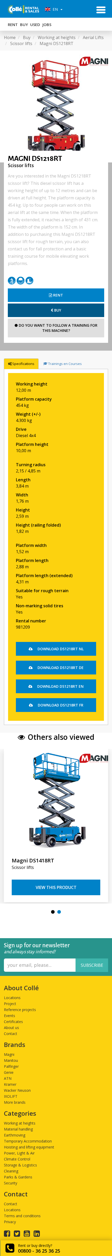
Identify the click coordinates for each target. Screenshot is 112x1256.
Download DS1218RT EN (60, 686)
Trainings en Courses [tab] (65, 363)
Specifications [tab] (23, 363)
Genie (9, 1072)
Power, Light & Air (19, 1153)
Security (10, 1183)
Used (35, 24)
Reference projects (20, 1009)
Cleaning (11, 1171)
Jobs (46, 24)
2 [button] (59, 911)
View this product (56, 887)
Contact (10, 1033)
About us (11, 1027)
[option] (56, 106)
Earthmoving (14, 1135)
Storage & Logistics (20, 1165)
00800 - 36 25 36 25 (39, 1251)
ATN (7, 1078)
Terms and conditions (22, 1215)
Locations (12, 997)
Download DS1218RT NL (60, 648)
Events (9, 1015)
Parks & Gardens (18, 1177)
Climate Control (17, 1159)
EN (55, 9)
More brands (15, 1102)
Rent (13, 24)
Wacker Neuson (17, 1090)
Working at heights (19, 1123)
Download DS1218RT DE (60, 667)
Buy (24, 24)
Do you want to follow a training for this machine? (57, 328)
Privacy (10, 1221)
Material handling (18, 1129)
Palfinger (11, 1066)
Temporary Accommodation (28, 1141)
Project (10, 1003)
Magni (9, 1054)
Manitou (11, 1060)
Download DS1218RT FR (60, 705)
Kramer (10, 1084)
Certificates (13, 1021)
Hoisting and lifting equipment (29, 1147)
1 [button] (52, 911)
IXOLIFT (10, 1096)
